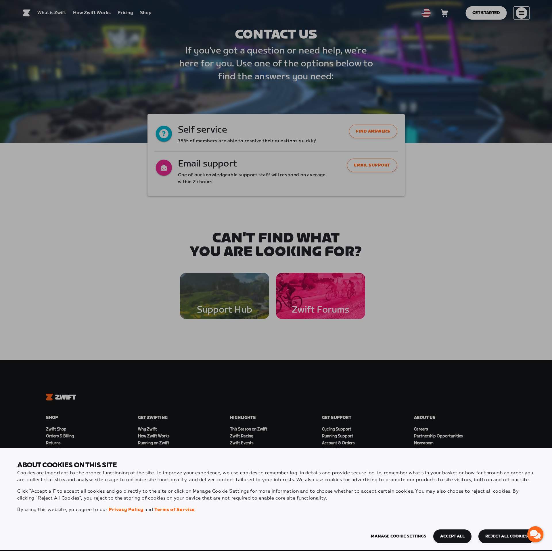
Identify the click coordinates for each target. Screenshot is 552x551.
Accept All (452, 536)
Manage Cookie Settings (398, 536)
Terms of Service (174, 509)
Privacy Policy (126, 509)
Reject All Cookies (506, 536)
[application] (535, 534)
